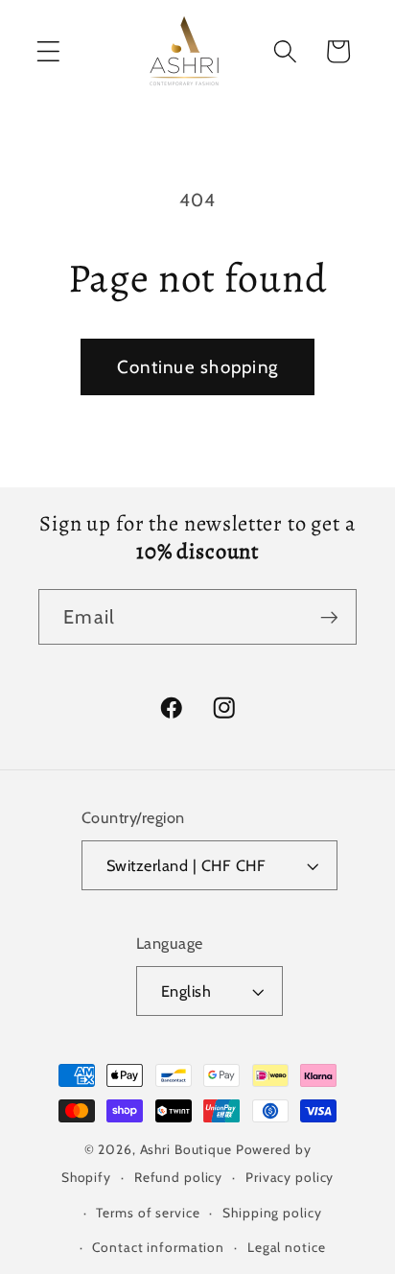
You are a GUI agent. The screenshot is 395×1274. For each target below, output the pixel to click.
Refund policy (178, 1177)
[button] (48, 51)
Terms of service (147, 1212)
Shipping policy (271, 1212)
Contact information (158, 1247)
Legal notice (286, 1247)
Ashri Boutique (186, 1149)
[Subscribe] (329, 617)
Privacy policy (289, 1177)
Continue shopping (197, 367)
